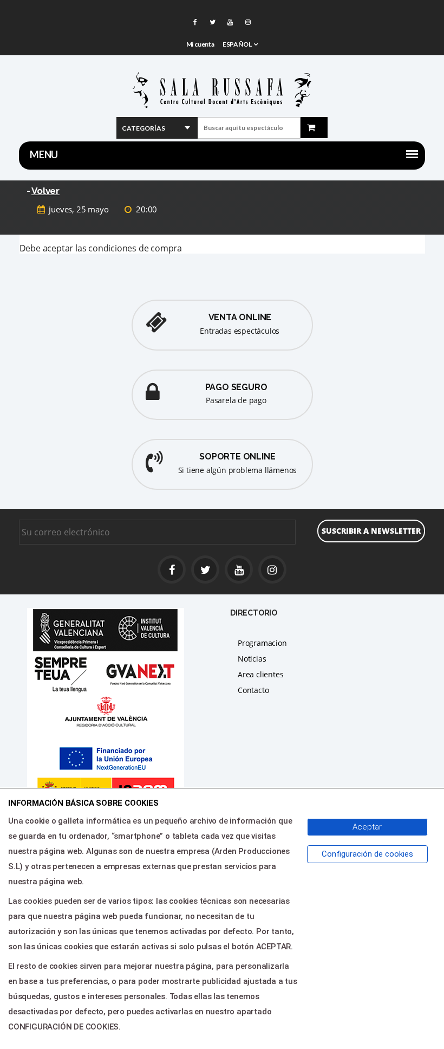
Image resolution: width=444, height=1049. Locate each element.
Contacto (253, 690)
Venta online (240, 317)
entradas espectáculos (239, 331)
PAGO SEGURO (236, 387)
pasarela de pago (236, 400)
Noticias (252, 658)
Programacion (262, 643)
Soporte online (237, 456)
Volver (45, 190)
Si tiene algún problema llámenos (237, 470)
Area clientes (260, 674)
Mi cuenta (200, 44)
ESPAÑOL (237, 44)
